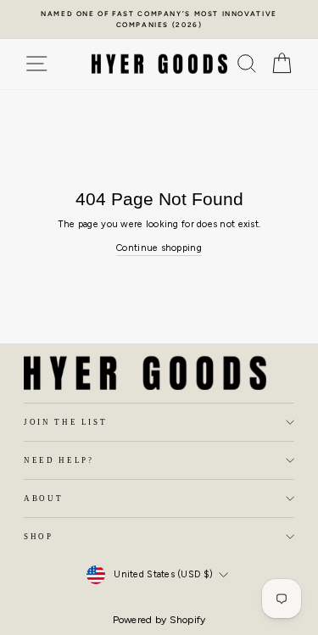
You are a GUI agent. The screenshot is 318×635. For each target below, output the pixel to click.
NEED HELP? (59, 460)
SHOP (38, 536)
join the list (65, 422)
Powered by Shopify (159, 620)
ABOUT (43, 498)
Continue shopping (159, 247)
